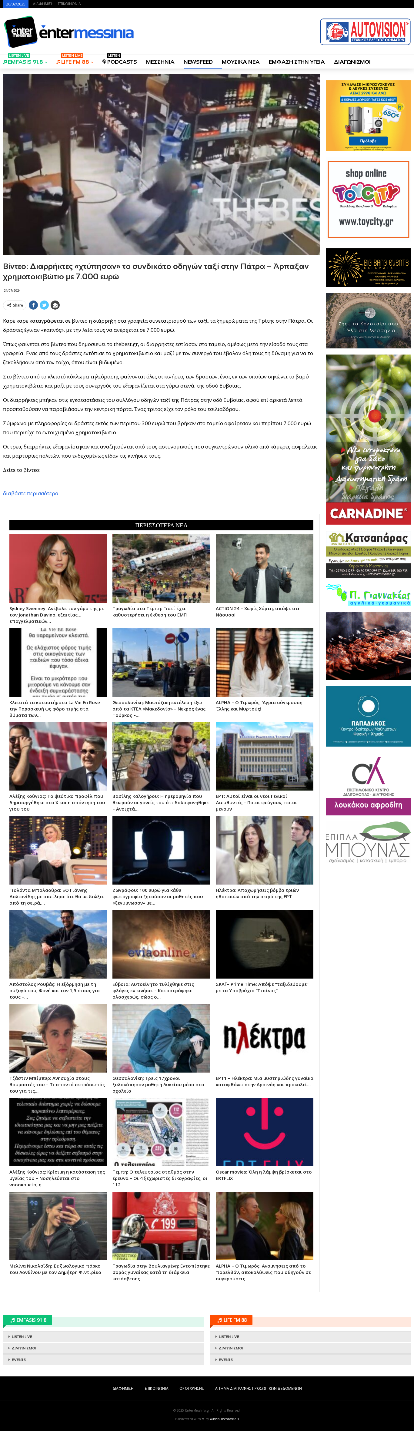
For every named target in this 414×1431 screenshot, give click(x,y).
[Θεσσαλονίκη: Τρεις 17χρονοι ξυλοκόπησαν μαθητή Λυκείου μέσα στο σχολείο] (161, 1038)
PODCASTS (122, 60)
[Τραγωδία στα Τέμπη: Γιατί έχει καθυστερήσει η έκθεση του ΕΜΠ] (161, 568)
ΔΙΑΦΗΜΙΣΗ (43, 3)
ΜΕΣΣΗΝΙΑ (160, 62)
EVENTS (19, 1360)
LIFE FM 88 (75, 60)
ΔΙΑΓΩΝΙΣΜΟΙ (352, 62)
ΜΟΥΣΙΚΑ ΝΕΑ (241, 62)
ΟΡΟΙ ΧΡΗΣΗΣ (191, 1388)
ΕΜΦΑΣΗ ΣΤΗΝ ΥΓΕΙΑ (297, 62)
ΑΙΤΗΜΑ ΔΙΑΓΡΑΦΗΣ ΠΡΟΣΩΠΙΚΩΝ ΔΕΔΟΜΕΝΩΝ (258, 1388)
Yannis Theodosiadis (224, 1419)
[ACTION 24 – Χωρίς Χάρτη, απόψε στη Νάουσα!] (264, 568)
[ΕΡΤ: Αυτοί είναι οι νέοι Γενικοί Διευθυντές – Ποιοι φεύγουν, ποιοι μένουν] (264, 756)
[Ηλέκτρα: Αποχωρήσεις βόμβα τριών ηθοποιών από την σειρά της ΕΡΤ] (264, 850)
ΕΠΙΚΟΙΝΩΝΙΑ (69, 3)
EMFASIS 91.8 (25, 60)
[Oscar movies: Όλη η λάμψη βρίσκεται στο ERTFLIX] (264, 1132)
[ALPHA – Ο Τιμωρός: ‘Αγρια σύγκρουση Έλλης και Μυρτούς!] (264, 662)
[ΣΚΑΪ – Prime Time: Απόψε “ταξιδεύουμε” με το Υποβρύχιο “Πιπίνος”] (264, 944)
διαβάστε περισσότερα (30, 493)
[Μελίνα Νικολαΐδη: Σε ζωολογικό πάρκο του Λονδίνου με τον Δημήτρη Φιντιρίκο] (58, 1226)
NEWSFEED (198, 62)
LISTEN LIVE (22, 1337)
